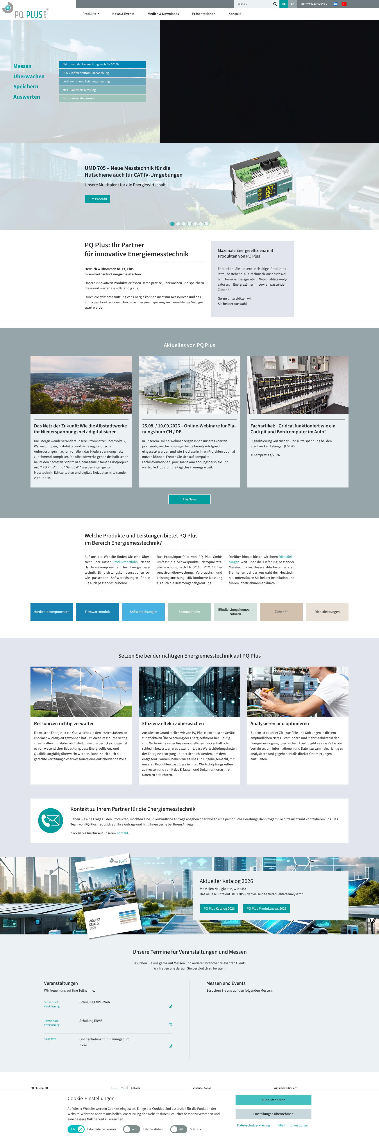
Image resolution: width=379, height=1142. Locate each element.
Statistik (195, 1129)
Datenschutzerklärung (253, 1125)
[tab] (172, 224)
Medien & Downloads (163, 13)
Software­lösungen (143, 611)
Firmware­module (98, 611)
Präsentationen (203, 13)
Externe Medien (153, 1129)
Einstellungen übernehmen (273, 1114)
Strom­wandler (189, 611)
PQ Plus (38, 10)
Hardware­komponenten (52, 611)
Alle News (189, 499)
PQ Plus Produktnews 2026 (266, 908)
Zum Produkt (97, 199)
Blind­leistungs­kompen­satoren (235, 611)
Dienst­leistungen (327, 611)
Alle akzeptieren (273, 1100)
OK (275, 4)
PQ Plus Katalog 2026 (219, 908)
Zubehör (281, 611)
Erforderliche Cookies (101, 1129)
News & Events (123, 13)
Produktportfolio (125, 562)
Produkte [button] (89, 13)
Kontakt (235, 13)
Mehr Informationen (293, 1125)
